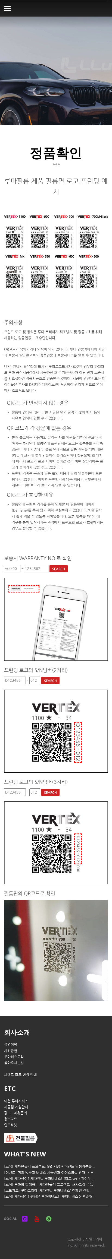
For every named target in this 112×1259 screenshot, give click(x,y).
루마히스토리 (14, 1057)
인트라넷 (10, 1125)
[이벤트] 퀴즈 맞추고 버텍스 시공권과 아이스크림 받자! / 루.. (50, 1173)
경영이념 (10, 1044)
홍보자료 (10, 1119)
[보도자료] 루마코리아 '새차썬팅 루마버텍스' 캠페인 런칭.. (48, 1190)
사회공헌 (10, 1051)
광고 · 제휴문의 (15, 1113)
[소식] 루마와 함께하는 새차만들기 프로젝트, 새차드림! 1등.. (49, 1184)
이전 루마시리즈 (16, 1101)
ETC (10, 1088)
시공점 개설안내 (16, 1107)
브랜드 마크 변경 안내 (20, 1075)
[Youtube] (37, 1218)
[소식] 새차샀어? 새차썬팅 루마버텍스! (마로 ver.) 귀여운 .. (49, 1178)
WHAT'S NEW (25, 1153)
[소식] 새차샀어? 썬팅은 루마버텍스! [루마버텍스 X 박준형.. (49, 1196)
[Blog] (49, 1218)
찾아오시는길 (14, 1063)
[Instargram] (25, 1218)
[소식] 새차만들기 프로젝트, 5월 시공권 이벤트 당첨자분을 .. (49, 1166)
